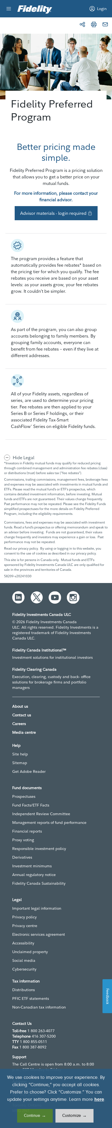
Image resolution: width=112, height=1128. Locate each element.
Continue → (35, 1116)
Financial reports (27, 831)
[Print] (94, 24)
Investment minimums (32, 866)
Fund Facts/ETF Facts (30, 805)
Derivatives (22, 857)
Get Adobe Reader (29, 771)
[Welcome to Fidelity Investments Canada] (34, 9)
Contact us (21, 715)
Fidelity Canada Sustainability (39, 883)
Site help (20, 754)
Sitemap (19, 762)
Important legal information (36, 908)
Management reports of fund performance (49, 822)
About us (20, 706)
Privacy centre (24, 925)
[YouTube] (55, 597)
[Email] (105, 24)
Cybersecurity (24, 969)
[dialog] (56, 1098)
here (99, 1099)
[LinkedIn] (18, 597)
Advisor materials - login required (53, 213)
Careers (19, 723)
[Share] (82, 24)
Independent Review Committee (41, 813)
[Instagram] (73, 597)
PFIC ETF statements (30, 998)
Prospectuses (23, 796)
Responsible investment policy (39, 848)
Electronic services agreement (38, 934)
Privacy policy (24, 917)
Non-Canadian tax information (39, 1007)
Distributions (23, 989)
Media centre (24, 732)
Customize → (74, 1116)
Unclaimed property (30, 951)
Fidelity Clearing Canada (34, 669)
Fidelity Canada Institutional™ (39, 650)
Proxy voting (23, 839)
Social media (23, 960)
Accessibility (23, 943)
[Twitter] (36, 597)
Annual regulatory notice (34, 874)
